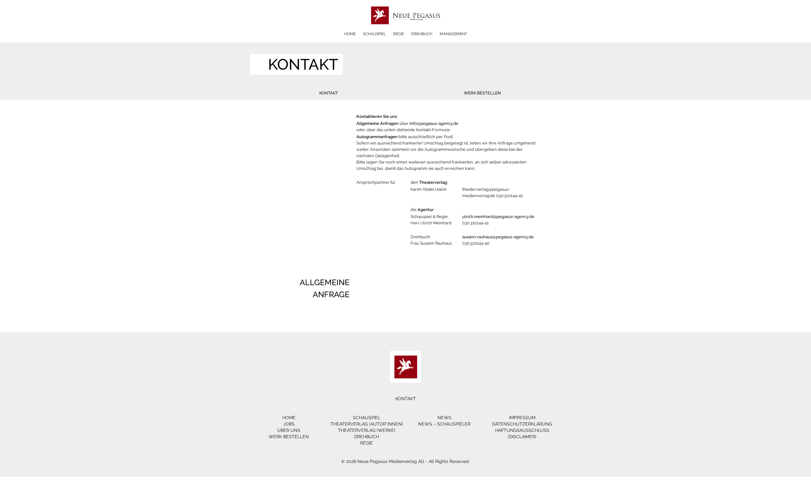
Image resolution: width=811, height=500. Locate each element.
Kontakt (328, 93)
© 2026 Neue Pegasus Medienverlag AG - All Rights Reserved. (405, 461)
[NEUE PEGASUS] (405, 29)
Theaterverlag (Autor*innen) (366, 423)
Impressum (522, 417)
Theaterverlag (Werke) (366, 430)
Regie (398, 34)
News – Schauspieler (444, 423)
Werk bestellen (482, 93)
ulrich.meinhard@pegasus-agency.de (498, 216)
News (444, 417)
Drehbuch (421, 34)
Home (350, 34)
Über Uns (288, 430)
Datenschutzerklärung (522, 423)
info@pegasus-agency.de (434, 123)
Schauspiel (374, 34)
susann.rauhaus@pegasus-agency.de (498, 236)
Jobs (289, 423)
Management (453, 34)
